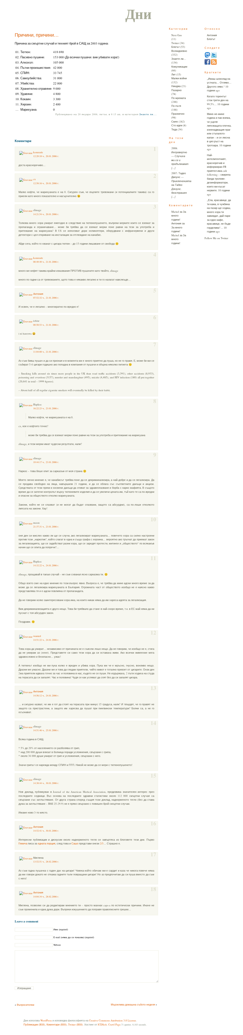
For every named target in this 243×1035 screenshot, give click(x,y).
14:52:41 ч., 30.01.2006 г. (46, 830)
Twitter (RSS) (75, 1024)
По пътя (176, 106)
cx (34, 179)
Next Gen (176, 35)
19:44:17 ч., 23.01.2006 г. (46, 462)
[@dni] (207, 57)
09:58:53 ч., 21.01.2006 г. (46, 324)
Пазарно (176, 90)
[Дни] (214, 63)
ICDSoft (102, 1024)
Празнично (177, 113)
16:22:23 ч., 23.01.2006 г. (46, 408)
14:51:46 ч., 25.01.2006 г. (46, 730)
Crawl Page (114, 1024)
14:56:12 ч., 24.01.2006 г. (46, 695)
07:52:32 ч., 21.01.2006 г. (46, 297)
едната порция (46, 843)
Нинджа (176, 86)
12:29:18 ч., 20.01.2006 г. (46, 156)
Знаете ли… (178, 58)
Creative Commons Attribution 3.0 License (112, 1020)
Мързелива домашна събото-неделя (133, 1004)
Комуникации (179, 66)
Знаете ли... (147, 114)
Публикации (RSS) (34, 1024)
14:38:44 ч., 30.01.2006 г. (46, 783)
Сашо (74, 843)
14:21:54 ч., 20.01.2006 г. (46, 214)
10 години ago (217, 88)
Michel (175, 211)
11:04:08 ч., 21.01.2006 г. (46, 351)
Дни (138, 13)
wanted (37, 636)
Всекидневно (179, 51)
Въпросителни (25, 1004)
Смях (174, 121)
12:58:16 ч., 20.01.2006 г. (46, 183)
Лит (173, 74)
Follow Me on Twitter (216, 238)
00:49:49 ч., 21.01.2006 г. (46, 261)
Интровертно (179, 152)
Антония (38, 294)
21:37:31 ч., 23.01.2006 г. (46, 526)
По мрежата (178, 98)
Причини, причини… (37, 35)
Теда (174, 129)
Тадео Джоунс (178, 175)
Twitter (175, 43)
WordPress (46, 1020)
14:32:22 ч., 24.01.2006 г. (46, 565)
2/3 (101, 843)
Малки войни (179, 78)
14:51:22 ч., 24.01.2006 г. (46, 639)
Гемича (23, 843)
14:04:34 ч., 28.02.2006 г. (46, 896)
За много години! (176, 229)
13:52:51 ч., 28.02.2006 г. (46, 861)
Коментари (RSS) (57, 1024)
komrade (38, 152)
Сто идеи (176, 125)
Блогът (175, 47)
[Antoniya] (207, 63)
